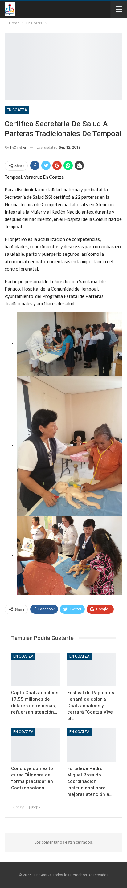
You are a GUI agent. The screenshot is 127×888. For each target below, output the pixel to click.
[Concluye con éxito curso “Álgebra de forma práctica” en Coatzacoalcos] (35, 745)
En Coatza (17, 110)
